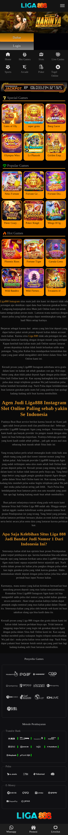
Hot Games (24, 59)
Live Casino (58, 59)
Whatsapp (11, 831)
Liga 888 (33, 336)
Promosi (33, 831)
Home (8, 59)
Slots (41, 59)
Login (17, 46)
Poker (41, 72)
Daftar (17, 37)
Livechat (55, 831)
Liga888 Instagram (10, 301)
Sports (8, 72)
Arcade (24, 72)
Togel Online (54, 74)
